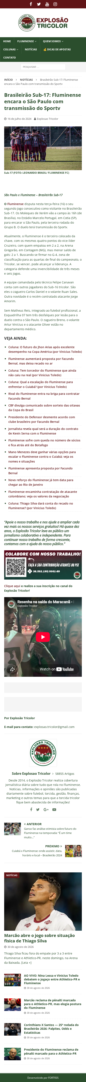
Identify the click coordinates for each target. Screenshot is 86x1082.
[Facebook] (30, 4)
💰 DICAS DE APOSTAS (57, 49)
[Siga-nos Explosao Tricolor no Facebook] (31, 810)
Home (7, 41)
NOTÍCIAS (31, 49)
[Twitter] (39, 4)
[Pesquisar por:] (43, 67)
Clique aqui (12, 586)
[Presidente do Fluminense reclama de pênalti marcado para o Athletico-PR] (12, 1054)
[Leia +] (26, 963)
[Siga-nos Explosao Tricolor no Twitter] (36, 810)
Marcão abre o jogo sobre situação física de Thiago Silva (39, 938)
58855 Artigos (64, 774)
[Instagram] (55, 4)
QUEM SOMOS (52, 41)
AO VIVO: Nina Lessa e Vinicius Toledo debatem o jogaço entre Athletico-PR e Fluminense (52, 979)
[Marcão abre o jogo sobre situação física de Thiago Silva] (43, 901)
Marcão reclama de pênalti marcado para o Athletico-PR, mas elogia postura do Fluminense (52, 1004)
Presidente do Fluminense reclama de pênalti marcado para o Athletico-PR (51, 1051)
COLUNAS (9, 49)
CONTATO (9, 57)
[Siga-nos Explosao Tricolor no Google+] (44, 810)
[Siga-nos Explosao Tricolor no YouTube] (52, 810)
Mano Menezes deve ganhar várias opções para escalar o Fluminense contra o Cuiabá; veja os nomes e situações (42, 456)
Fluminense (25, 41)
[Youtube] (47, 4)
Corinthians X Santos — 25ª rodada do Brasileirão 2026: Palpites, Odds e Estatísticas (51, 1028)
